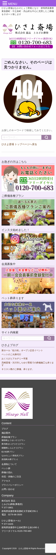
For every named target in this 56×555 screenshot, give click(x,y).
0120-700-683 (24, 531)
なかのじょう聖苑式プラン (13, 456)
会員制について (9, 464)
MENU (12, 4)
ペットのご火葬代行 (11, 354)
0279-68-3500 (15, 514)
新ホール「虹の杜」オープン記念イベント (22, 350)
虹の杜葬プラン (8, 452)
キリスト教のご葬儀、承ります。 (18, 369)
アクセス (6, 481)
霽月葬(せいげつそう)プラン (13, 444)
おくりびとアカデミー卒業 (15, 358)
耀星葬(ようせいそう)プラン (13, 440)
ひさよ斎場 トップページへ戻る (19, 144)
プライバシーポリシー (12, 485)
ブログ (5, 428)
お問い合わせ (8, 489)
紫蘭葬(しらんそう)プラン (12, 448)
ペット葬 (6, 468)
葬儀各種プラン (9, 437)
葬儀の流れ (7, 472)
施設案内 (6, 433)
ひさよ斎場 (23, 548)
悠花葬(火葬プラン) (10, 459)
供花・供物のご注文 (11, 476)
